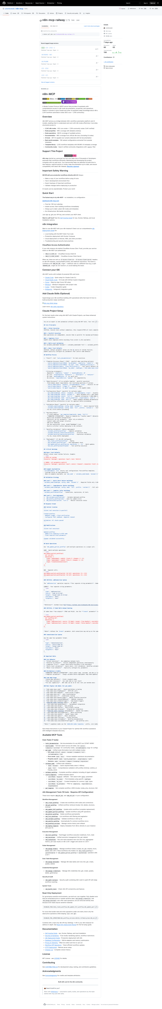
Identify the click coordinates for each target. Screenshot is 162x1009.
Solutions (19, 3)
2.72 (43, 68)
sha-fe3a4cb (45, 54)
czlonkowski (10, 9)
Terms (58, 1004)
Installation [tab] (45, 26)
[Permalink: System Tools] (41, 886)
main (50, 54)
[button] (96, 321)
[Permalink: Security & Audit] (41, 877)
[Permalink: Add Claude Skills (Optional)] (41, 293)
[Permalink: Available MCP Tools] (41, 735)
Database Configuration (52, 940)
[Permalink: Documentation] (41, 929)
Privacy (63, 1004)
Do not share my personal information (109, 1004)
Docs (84, 1004)
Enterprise (50, 3)
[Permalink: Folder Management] (41, 845)
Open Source (40, 3)
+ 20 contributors (108, 62)
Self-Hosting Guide (66, 218)
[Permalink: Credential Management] (41, 867)
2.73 (47, 47)
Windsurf (48, 284)
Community (78, 1004)
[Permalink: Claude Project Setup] (41, 311)
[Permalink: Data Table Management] (41, 858)
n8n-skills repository (57, 306)
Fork (143, 8)
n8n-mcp (19, 9)
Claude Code (49, 277)
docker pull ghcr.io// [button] (58, 34)
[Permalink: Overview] (41, 116)
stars (109, 36)
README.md (44, 89)
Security (68, 1004)
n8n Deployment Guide (52, 938)
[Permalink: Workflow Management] (41, 799)
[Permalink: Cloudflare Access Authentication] (41, 245)
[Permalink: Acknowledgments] (41, 971)
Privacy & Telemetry (51, 943)
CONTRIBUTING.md (51, 967)
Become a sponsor (73, 166)
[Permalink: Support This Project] (41, 151)
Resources (28, 3)
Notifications (133, 8)
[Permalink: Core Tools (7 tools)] (41, 740)
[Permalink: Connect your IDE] (41, 270)
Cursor (47, 282)
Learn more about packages (92, 26)
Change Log (49, 950)
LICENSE (57, 958)
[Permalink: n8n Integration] (41, 224)
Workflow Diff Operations (53, 945)
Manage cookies (95, 1004)
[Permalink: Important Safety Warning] (41, 171)
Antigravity (48, 289)
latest (43, 47)
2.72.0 (46, 68)
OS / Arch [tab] (53, 26)
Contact (88, 1004)
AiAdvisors (54, 991)
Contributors (109, 57)
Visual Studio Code (51, 280)
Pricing (59, 3)
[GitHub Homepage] (45, 1004)
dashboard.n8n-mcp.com (50, 201)
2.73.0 (50, 47)
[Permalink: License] (41, 954)
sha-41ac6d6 (45, 61)
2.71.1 (43, 75)
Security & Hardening (52, 935)
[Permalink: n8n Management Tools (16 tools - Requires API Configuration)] (41, 792)
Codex (47, 287)
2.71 (47, 75)
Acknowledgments (51, 975)
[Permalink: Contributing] (41, 962)
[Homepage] (4, 3)
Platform (10, 3)
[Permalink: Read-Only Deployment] (41, 893)
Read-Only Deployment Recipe (66, 925)
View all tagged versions (48, 82)
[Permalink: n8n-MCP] (41, 94)
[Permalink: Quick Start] (41, 193)
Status (73, 1004)
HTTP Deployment (51, 947)
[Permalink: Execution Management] (41, 831)
